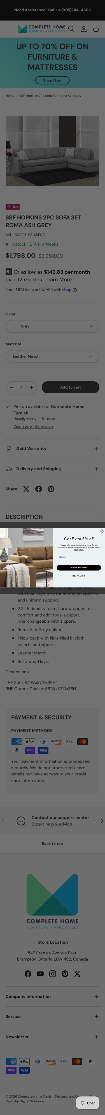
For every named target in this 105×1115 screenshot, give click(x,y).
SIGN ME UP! (79, 567)
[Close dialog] (102, 531)
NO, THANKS (78, 576)
